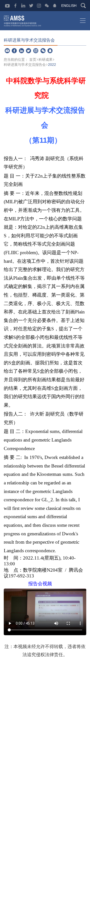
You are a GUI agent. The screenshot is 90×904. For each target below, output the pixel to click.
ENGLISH (68, 6)
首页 (32, 59)
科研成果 (45, 59)
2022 (52, 65)
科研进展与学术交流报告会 (25, 65)
